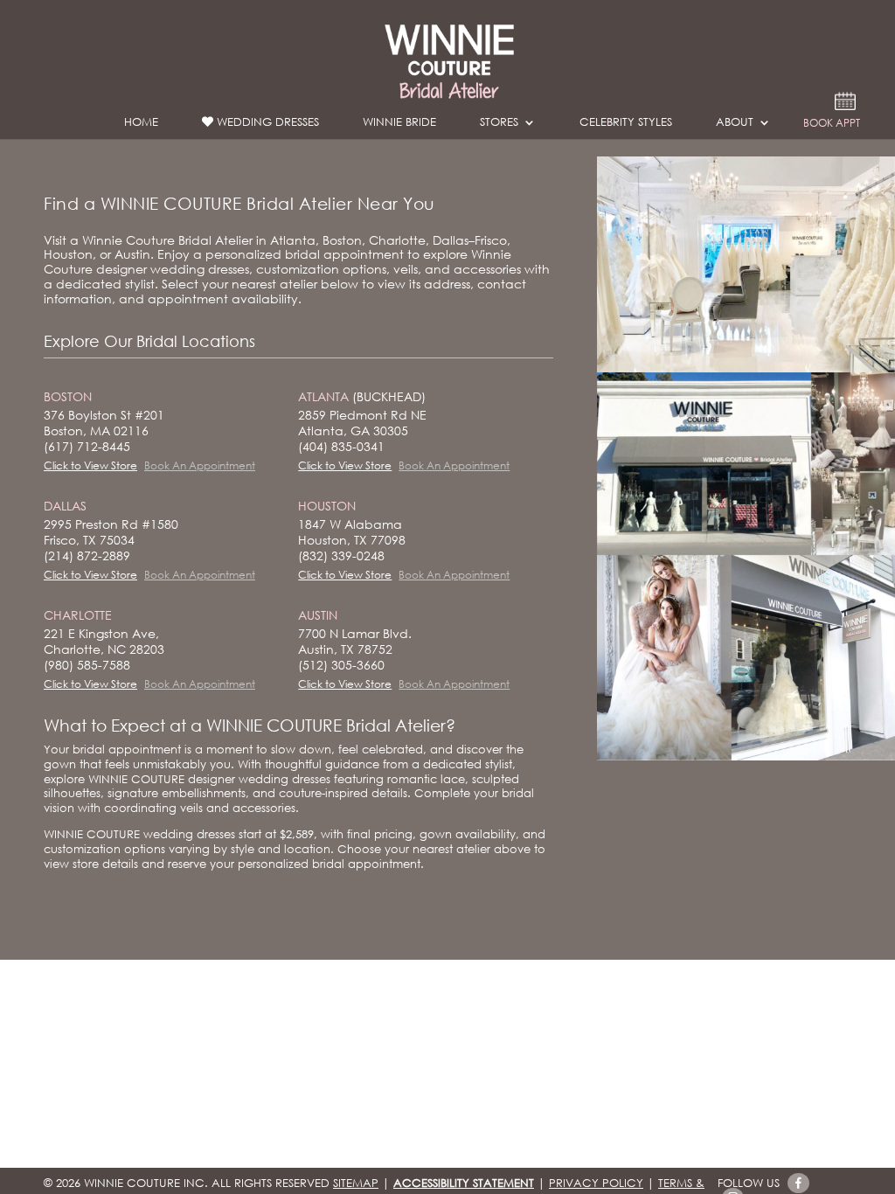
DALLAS (65, 505)
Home (141, 125)
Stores (499, 125)
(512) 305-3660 (341, 664)
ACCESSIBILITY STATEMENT (463, 1183)
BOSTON (68, 396)
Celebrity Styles (625, 125)
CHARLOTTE (78, 615)
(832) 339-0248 (341, 555)
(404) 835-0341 (341, 446)
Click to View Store (90, 465)
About (734, 125)
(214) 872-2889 (87, 555)
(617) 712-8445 (87, 446)
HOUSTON (327, 505)
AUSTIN (317, 615)
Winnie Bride (399, 125)
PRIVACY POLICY (596, 1183)
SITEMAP (355, 1183)
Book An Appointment (199, 465)
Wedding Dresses (266, 122)
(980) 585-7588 (87, 664)
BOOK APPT (831, 124)
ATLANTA (362, 396)
